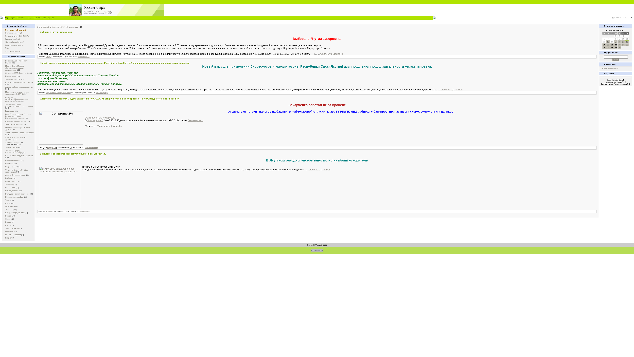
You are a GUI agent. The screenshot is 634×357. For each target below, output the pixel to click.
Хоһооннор (9, 184)
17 (623, 42)
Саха (7, 203)
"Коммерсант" (95, 120)
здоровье (9, 210)
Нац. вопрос (10, 167)
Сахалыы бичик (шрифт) (44, 18)
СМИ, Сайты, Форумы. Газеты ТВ (19, 156)
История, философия (14, 197)
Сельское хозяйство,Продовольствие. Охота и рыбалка (17, 99)
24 (623, 45)
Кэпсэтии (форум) (12, 51)
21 (612, 45)
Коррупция (9, 111)
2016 (63, 27)
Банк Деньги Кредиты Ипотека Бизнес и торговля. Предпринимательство (18, 116)
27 (608, 48)
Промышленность (12, 160)
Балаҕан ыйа (72, 27)
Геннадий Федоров (13, 235)
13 (608, 42)
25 (627, 45)
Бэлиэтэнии (21, 18)
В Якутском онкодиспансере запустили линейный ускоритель (73, 154)
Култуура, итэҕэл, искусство (17, 194)
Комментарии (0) (83, 57)
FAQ (7, 48)
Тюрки (8, 200)
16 (619, 42)
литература (10, 206)
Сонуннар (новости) (13, 33)
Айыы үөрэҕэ (11, 181)
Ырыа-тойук (10, 188)
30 (619, 48)
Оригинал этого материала (100, 117)
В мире (8, 222)
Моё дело (9, 232)
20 (608, 45)
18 (627, 42)
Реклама (9, 216)
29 (616, 48)
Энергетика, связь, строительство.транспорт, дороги (19, 105)
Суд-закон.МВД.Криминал (16, 73)
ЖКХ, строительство (13, 124)
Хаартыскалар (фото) (14, 45)
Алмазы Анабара (12, 143)
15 (616, 42)
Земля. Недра (11, 147)
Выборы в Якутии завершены (56, 32)
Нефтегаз (9, 164)
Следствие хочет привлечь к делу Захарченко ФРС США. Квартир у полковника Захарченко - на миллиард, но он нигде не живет (109, 99)
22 (616, 45)
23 (619, 45)
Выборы (8, 178)
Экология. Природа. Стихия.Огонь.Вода (13, 152)
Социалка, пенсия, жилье (15, 121)
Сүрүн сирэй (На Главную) (48, 27)
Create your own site (610, 68)
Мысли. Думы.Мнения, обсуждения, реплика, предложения (14, 68)
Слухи (8, 225)
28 (612, 48)
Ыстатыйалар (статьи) (14, 42)
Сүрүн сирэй (10, 18)
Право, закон (10, 76)
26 (604, 48)
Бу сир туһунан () (17, 36)
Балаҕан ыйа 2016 (615, 30)
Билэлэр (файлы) (12, 39)
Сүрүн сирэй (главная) (15, 30)
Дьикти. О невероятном (15, 175)
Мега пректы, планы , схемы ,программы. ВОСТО (17, 93)
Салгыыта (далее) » (331, 53)
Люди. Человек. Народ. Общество (19, 133)
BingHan (8, 238)
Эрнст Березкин (12, 228)
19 (604, 45)
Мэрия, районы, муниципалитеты (19, 87)
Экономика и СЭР (12, 79)
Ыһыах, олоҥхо (11, 191)
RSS (630, 18)
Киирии (31, 18)
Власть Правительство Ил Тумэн (19, 82)
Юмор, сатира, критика (15, 213)
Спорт (7, 219)
